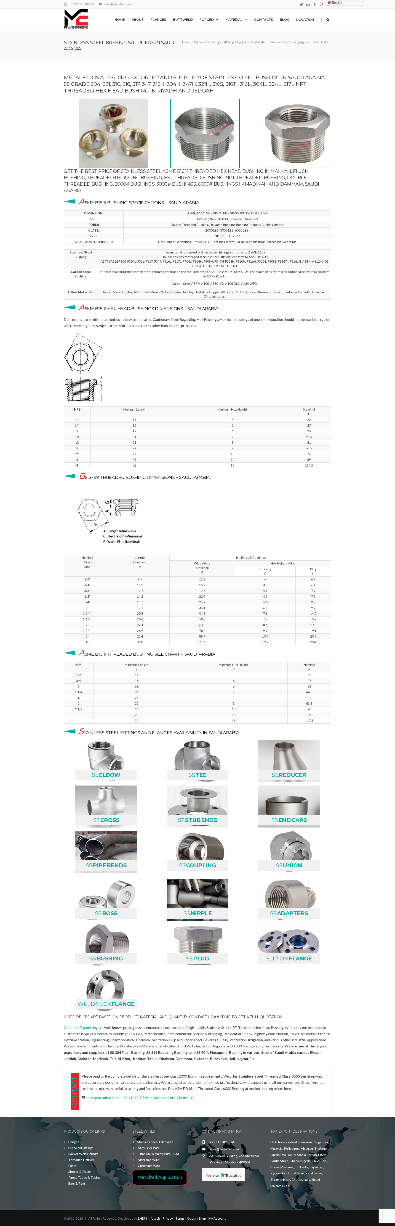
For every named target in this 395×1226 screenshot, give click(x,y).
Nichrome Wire (148, 1160)
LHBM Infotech (149, 1218)
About (138, 20)
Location (305, 20)
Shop (202, 1218)
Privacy (168, 1218)
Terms (179, 1218)
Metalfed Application (160, 1177)
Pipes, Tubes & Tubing (84, 1177)
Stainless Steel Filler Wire (155, 1142)
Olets (72, 1166)
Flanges (158, 20)
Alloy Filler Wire (148, 1148)
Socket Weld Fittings (83, 1154)
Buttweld (183, 20)
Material (234, 20)
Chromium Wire (148, 1166)
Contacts (263, 20)
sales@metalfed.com (102, 1097)
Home (120, 20)
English (336, 2)
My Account (217, 1218)
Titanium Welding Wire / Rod (158, 1154)
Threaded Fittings (81, 1160)
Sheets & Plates (79, 1171)
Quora (191, 1218)
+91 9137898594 (135, 1097)
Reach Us (186, 1097)
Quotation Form (164, 1097)
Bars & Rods (77, 1183)
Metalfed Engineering (81, 1027)
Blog (284, 20)
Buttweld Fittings (80, 1148)
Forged (207, 20)
